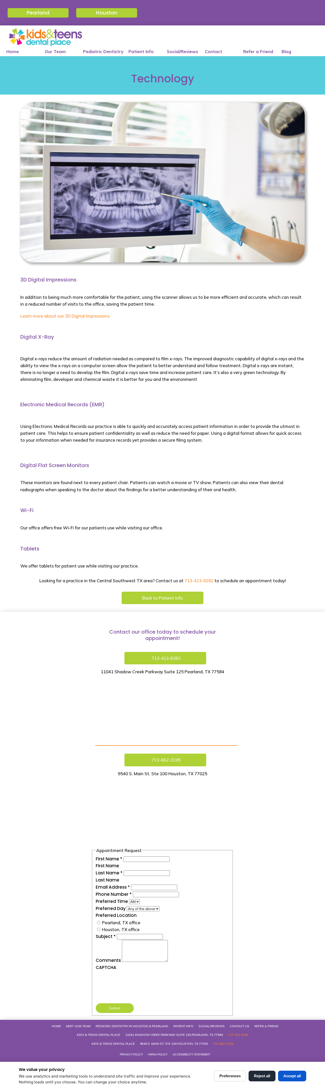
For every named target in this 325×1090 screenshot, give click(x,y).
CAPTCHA (106, 967)
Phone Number (114, 894)
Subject (106, 936)
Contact (213, 51)
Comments (109, 960)
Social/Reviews (182, 51)
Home (12, 51)
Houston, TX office (120, 929)
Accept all (292, 1076)
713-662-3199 (223, 1044)
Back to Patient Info (162, 598)
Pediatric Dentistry (103, 51)
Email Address (113, 887)
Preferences (230, 1076)
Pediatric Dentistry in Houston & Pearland (132, 1026)
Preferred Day (111, 908)
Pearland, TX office (120, 922)
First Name (109, 859)
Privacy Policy (131, 1054)
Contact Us (239, 1026)
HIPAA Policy (158, 1054)
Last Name (109, 873)
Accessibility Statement (191, 1054)
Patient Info (141, 51)
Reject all (262, 1076)
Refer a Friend (258, 51)
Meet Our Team (78, 1026)
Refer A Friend (266, 1026)
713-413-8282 (199, 580)
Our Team (55, 51)
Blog (286, 51)
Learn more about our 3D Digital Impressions (64, 316)
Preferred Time (112, 901)
